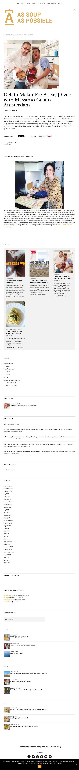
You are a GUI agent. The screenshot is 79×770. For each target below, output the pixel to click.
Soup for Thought (9, 369)
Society (8, 374)
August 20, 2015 (14, 643)
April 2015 (6, 560)
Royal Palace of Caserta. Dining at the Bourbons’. (26, 690)
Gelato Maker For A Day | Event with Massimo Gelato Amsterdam (38, 100)
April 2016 (6, 536)
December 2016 (8, 520)
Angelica (14, 110)
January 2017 (7, 518)
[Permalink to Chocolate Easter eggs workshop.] (15, 263)
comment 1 (20, 347)
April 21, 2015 (14, 651)
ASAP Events (7, 144)
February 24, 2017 (15, 724)
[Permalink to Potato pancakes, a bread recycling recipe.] (7, 727)
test (7, 424)
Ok (39, 766)
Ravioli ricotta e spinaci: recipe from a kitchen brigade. (14, 333)
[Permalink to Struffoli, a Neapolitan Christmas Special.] (7, 406)
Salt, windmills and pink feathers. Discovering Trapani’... (28, 673)
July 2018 (6, 494)
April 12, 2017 (14, 635)
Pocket (34, 136)
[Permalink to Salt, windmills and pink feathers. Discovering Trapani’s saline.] (7, 674)
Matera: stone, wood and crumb (20, 681)
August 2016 (7, 526)
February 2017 (8, 515)
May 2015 (6, 557)
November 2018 (8, 488)
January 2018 (7, 502)
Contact (60, 3)
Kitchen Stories (8, 363)
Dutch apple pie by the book (19, 637)
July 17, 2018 (13, 708)
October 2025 (8, 486)
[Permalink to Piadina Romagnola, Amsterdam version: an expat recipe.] (7, 710)
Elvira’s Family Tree (11, 385)
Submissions (51, 3)
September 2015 (9, 552)
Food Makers (7, 366)
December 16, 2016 (15, 688)
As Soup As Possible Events (12, 380)
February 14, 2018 (34, 294)
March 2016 (7, 539)
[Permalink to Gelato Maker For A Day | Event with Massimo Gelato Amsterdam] (31, 88)
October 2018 (8, 491)
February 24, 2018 (10, 296)
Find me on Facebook (11, 575)
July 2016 (6, 528)
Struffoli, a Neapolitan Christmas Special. (23, 405)
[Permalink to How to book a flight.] (7, 654)
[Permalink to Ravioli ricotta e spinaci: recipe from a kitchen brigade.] (15, 314)
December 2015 (8, 547)
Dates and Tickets (11, 382)
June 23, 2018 (14, 671)
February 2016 (8, 541)
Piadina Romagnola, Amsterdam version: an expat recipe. (28, 709)
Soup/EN (20, 329)
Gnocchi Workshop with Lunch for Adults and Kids (39, 282)
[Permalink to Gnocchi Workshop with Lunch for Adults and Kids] (39, 263)
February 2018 (8, 499)
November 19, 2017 (11, 347)
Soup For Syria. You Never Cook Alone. (22, 645)
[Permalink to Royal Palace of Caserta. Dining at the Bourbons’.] (7, 690)
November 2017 (8, 504)
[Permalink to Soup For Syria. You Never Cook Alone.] (7, 646)
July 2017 (6, 510)
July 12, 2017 (13, 680)
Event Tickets (20, 3)
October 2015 (8, 549)
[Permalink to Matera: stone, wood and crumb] (7, 682)
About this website (39, 3)
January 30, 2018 (8, 143)
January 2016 (7, 544)
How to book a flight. (17, 653)
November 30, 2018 (15, 404)
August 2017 (7, 507)
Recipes (15, 329)
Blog (28, 3)
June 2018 (7, 496)
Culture (8, 371)
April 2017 (6, 512)
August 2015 (7, 555)
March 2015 (7, 563)
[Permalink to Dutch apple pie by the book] (7, 637)
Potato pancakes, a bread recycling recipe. (24, 726)
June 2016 (7, 531)
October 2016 (8, 523)
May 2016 (6, 533)
